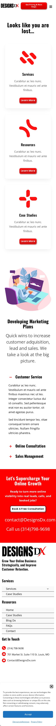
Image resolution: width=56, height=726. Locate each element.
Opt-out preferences (21, 721)
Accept (28, 714)
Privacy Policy (36, 721)
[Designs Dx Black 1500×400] (10, 4)
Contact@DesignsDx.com (21, 660)
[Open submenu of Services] (48, 588)
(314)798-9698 (35, 529)
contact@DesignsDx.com (30, 520)
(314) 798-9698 (15, 648)
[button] (51, 686)
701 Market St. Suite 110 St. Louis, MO (28, 654)
